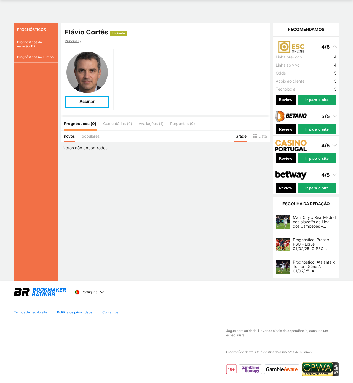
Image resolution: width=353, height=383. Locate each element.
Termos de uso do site (30, 312)
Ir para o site (317, 99)
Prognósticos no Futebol (35, 57)
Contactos (110, 312)
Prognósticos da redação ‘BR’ (29, 44)
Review (285, 99)
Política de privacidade (74, 312)
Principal (72, 41)
